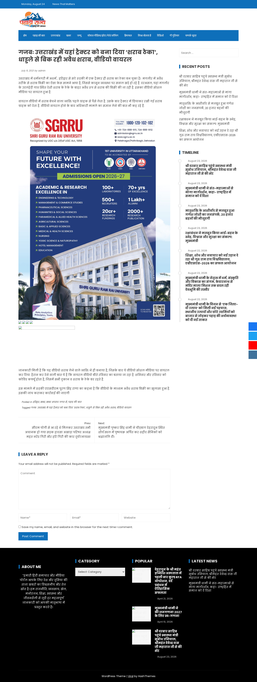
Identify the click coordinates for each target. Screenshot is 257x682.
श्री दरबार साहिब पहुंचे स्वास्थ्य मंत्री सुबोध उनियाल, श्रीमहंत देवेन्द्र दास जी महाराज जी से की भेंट (208, 80)
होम (25, 35)
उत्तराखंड (55, 35)
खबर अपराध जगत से (56, 402)
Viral (130, 676)
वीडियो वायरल (124, 407)
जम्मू (79, 35)
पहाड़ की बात (39, 35)
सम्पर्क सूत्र (191, 35)
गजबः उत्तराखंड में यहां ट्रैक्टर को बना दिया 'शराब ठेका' (58, 407)
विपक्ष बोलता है (144, 35)
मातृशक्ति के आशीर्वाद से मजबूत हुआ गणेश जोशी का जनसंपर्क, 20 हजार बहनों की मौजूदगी (206, 108)
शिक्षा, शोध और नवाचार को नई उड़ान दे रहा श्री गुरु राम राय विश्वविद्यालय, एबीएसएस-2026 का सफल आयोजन (208, 135)
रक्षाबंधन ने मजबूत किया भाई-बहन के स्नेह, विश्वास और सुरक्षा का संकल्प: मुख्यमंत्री (211, 237)
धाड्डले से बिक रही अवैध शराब (101, 407)
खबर (68, 35)
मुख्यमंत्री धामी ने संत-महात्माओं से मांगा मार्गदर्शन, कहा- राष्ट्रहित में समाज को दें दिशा (209, 192)
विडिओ (160, 35)
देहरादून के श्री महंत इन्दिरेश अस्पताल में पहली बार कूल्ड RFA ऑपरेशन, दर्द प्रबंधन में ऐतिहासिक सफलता (168, 581)
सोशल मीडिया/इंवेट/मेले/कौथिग (102, 35)
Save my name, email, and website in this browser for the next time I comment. (77, 527)
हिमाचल (128, 35)
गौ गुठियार (174, 35)
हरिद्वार (36, 402)
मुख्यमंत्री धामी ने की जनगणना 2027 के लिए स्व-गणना (168, 612)
